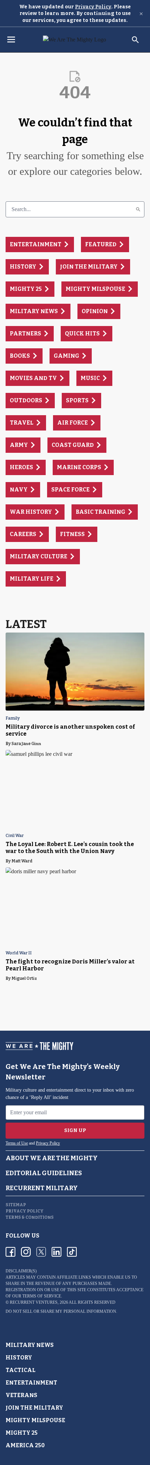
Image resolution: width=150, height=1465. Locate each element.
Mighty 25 (22, 1432)
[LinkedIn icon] (56, 1252)
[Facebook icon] (10, 1252)
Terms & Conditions (30, 1217)
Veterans (21, 1395)
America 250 (25, 1445)
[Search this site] (135, 39)
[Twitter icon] (41, 1252)
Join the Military (34, 1407)
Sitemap (16, 1204)
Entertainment (31, 1382)
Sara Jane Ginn (26, 743)
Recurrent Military (42, 1188)
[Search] (138, 209)
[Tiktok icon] (72, 1252)
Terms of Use (17, 1143)
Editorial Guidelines (44, 1173)
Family (13, 718)
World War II (19, 953)
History (19, 1357)
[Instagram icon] (26, 1252)
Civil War (15, 836)
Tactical (21, 1370)
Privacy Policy (93, 7)
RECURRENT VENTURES (34, 1302)
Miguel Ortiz (24, 978)
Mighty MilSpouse (35, 1420)
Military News (30, 1345)
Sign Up (75, 1130)
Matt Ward (22, 861)
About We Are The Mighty (52, 1158)
